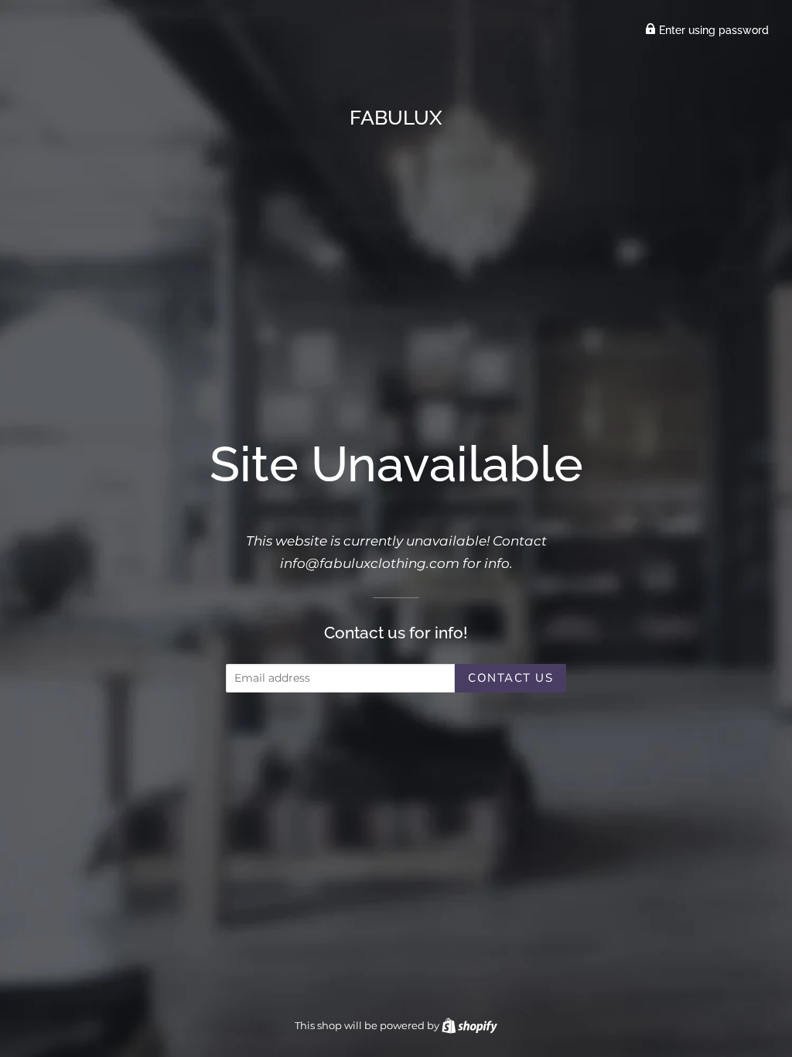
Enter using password (712, 30)
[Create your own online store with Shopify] (469, 1025)
